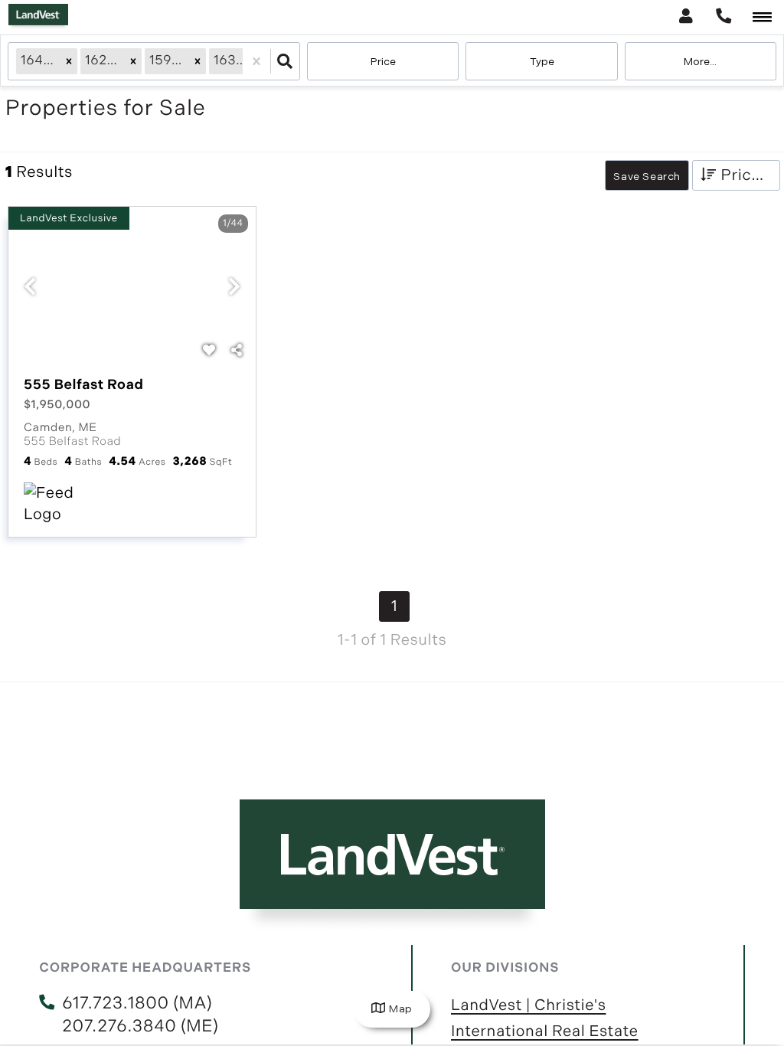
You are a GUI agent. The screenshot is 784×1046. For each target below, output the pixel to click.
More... (700, 61)
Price (383, 61)
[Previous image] (29, 288)
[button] (68, 61)
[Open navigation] (762, 18)
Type (542, 61)
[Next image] (234, 288)
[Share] (236, 351)
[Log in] (685, 17)
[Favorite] (209, 351)
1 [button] (394, 606)
